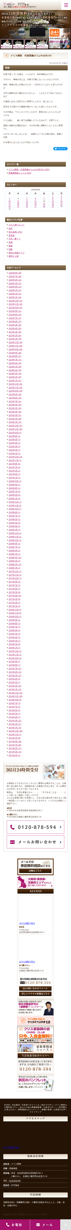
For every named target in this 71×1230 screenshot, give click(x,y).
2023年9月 (13, 394)
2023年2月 (13, 419)
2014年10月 (13, 700)
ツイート (62, 149)
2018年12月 (13, 533)
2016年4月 (13, 637)
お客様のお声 (59, 1110)
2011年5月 (13, 752)
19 (27, 204)
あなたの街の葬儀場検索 (31, 1107)
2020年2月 (13, 498)
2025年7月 (13, 318)
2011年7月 (13, 745)
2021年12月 (13, 457)
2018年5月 (13, 554)
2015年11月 (13, 655)
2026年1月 (13, 297)
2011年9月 (13, 741)
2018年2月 (13, 564)
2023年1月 (13, 422)
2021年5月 (13, 471)
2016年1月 (13, 648)
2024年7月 (13, 360)
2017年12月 (13, 571)
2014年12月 (13, 693)
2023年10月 (13, 391)
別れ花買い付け (15, 232)
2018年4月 (13, 558)
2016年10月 (13, 616)
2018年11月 (13, 537)
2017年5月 (13, 592)
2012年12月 (13, 731)
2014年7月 (13, 703)
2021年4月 (13, 474)
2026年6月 (13, 280)
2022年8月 (13, 436)
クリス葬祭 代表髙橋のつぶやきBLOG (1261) (29, 169)
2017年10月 (13, 578)
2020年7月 (13, 491)
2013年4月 (13, 717)
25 (18, 206)
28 (44, 206)
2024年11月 (13, 346)
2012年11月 (13, 734)
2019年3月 (13, 530)
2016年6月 (13, 630)
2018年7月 (13, 547)
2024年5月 (13, 367)
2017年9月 (13, 582)
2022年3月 (13, 446)
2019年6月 (13, 519)
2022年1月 (13, 453)
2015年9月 (13, 661)
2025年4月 (13, 328)
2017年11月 (13, 575)
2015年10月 (13, 658)
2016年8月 (13, 623)
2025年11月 (13, 304)
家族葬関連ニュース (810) (20, 173)
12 (27, 201)
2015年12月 (13, 651)
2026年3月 (13, 290)
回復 (11, 249)
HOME (7, 1105)
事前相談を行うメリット (29, 1110)
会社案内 (16, 1105)
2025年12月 (13, 301)
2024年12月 (13, 342)
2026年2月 (13, 294)
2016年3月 (13, 641)
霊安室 (12, 235)
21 (44, 204)
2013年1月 (13, 728)
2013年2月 (13, 724)
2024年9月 (13, 353)
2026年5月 (13, 283)
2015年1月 (13, 689)
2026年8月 (13, 273)
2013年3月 (13, 721)
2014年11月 (13, 696)
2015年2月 (13, 686)
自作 (11, 228)
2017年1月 (13, 606)
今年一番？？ (14, 239)
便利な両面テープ (16, 253)
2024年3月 (13, 373)
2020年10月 (13, 481)
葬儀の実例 (47, 1110)
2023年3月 (13, 415)
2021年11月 (13, 460)
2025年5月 (13, 325)
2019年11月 (13, 505)
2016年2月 (13, 644)
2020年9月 (13, 485)
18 (18, 204)
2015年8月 (13, 665)
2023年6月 (13, 405)
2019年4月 (13, 526)
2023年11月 (13, 387)
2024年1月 (13, 380)
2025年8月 (13, 315)
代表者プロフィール (31, 1105)
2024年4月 (13, 370)
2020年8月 (13, 488)
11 (18, 201)
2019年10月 (13, 509)
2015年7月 (13, 668)
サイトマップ (35, 1112)
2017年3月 (13, 599)
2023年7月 (13, 401)
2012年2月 (13, 738)
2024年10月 (13, 349)
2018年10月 (13, 540)
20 (35, 204)
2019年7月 (13, 516)
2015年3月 (13, 682)
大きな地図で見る (27, 923)
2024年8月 (13, 356)
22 (53, 204)
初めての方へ (47, 1105)
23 (61, 204)
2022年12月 (13, 426)
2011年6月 (13, 748)
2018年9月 (13, 543)
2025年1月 (13, 339)
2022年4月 (13, 443)
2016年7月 (13, 627)
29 (53, 206)
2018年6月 (13, 551)
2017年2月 (13, 603)
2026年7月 (13, 276)
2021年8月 (13, 464)
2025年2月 (13, 335)
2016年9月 (13, 620)
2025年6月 (13, 321)
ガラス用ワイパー (16, 225)
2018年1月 (13, 568)
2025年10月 (13, 308)
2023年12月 (13, 384)
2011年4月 (13, 755)
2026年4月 (13, 287)
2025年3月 (13, 332)
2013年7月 (13, 707)
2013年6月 (13, 710)
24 (10, 206)
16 (61, 201)
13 (35, 201)
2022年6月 (13, 439)
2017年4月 (13, 596)
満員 (11, 246)
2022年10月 (13, 433)
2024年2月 (13, 377)
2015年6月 (13, 672)
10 (10, 201)
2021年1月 (13, 478)
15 (53, 201)
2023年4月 (13, 412)
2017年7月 (13, 585)
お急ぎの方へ (49, 1107)
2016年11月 (13, 613)
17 (10, 204)
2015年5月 (13, 675)
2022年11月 (13, 429)
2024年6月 (13, 363)
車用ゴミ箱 (13, 256)
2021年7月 (13, 467)
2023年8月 (13, 398)
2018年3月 (13, 561)
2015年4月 (13, 679)
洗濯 (11, 242)
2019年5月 (13, 523)
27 (35, 206)
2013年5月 (13, 714)
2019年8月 (13, 512)
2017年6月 (13, 589)
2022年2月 (13, 450)
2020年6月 (13, 495)
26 (27, 206)
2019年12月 (13, 502)
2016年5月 (13, 634)
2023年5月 (13, 408)
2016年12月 (13, 610)
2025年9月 (13, 311)
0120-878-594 (14, 1181)
